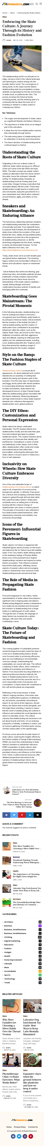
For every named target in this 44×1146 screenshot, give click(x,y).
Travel (22, 982)
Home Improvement (22, 960)
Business (22, 926)
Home (4, 13)
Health (22, 956)
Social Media (22, 971)
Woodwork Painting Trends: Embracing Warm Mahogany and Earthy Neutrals (26, 862)
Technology (22, 979)
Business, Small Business (22, 929)
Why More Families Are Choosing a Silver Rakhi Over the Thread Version (26, 848)
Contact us (33, 1127)
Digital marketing (22, 941)
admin (8, 40)
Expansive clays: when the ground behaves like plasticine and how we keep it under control (32, 1082)
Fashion (22, 948)
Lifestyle (22, 963)
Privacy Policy (20, 1127)
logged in (17, 828)
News (12, 13)
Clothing (22, 937)
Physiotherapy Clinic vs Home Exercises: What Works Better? (11, 1078)
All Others (22, 922)
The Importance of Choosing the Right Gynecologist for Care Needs (26, 876)
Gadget (22, 952)
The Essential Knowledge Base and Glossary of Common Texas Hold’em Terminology (27, 904)
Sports (22, 975)
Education (22, 945)
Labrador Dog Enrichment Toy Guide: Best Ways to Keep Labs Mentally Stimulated (27, 890)
